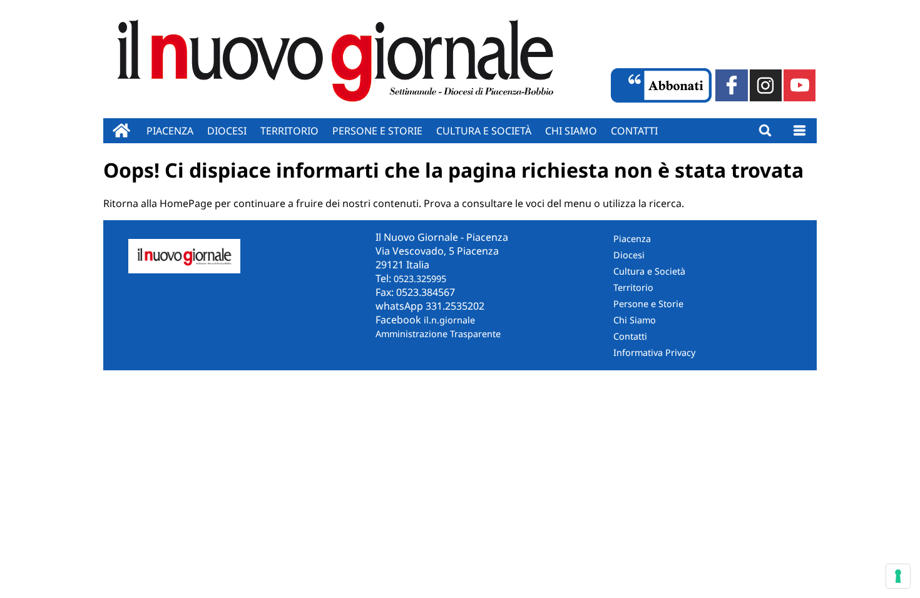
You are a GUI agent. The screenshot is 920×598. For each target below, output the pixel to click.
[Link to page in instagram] (766, 85)
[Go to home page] (121, 130)
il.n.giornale (449, 320)
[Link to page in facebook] (731, 85)
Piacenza (169, 131)
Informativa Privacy (654, 352)
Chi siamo (571, 131)
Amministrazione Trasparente (438, 334)
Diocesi (227, 131)
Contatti (634, 131)
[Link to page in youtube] (799, 85)
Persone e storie (377, 131)
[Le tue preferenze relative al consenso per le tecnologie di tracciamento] (898, 576)
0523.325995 (420, 279)
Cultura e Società (483, 131)
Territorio (289, 131)
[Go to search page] (765, 130)
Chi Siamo (634, 320)
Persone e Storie (648, 304)
